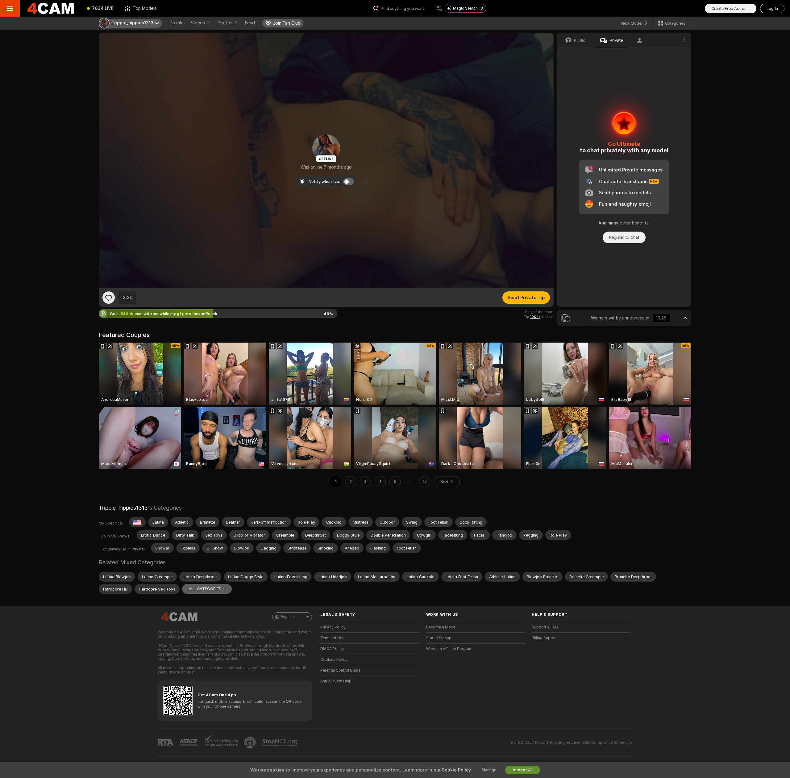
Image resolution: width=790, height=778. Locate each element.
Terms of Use (332, 638)
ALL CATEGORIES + (207, 589)
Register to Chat (624, 237)
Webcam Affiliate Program (449, 649)
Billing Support (545, 638)
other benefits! (635, 222)
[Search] (439, 8)
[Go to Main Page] (50, 8)
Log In (772, 8)
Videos (200, 23)
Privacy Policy (333, 627)
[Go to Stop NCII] (280, 742)
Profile (176, 23)
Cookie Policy (456, 770)
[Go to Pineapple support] (250, 742)
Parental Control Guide (340, 670)
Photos (227, 23)
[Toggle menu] (10, 8)
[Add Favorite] (108, 297)
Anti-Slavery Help (335, 681)
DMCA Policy (332, 649)
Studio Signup (438, 638)
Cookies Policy (333, 659)
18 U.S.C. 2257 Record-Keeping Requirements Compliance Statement (570, 742)
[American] (137, 522)
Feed (250, 23)
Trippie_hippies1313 (123, 507)
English (287, 617)
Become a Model (441, 627)
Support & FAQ (545, 627)
